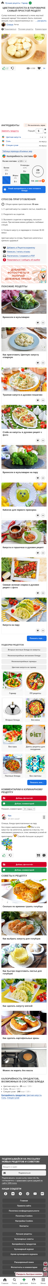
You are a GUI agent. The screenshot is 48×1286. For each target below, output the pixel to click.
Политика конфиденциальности (24, 1211)
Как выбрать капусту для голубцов (21, 938)
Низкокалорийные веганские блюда (24, 655)
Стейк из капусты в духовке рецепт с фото (22, 433)
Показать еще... (37, 638)
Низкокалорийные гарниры (24, 661)
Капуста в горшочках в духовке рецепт (23, 547)
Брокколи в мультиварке (16, 317)
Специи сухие (12, 145)
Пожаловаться (10, 29)
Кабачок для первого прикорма (19, 510)
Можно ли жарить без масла (18, 1070)
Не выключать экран (36, 125)
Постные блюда (12, 776)
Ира (9, 815)
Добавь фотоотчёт (24, 798)
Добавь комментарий (24, 804)
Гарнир (12, 693)
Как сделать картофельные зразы (21, 1038)
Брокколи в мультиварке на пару (20, 472)
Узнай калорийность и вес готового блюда (24, 189)
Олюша (10, 24)
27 (7, 68)
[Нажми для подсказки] (34, 156)
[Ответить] (44, 855)
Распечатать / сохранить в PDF (21, 256)
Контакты (24, 1226)
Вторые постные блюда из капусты (24, 650)
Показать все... (37, 782)
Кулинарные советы (24, 1239)
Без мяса (35, 720)
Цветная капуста (13, 137)
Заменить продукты (10, 131)
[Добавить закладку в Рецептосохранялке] (39, 68)
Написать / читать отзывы (18, 251)
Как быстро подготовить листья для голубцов (22, 972)
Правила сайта (24, 1206)
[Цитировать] (38, 855)
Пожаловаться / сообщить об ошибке (23, 260)
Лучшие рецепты (24, 1234)
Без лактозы (35, 776)
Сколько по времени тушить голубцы (23, 906)
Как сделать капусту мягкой (17, 1006)
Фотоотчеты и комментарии (24, 1267)
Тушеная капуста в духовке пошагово (22, 395)
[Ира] (4, 817)
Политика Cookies (24, 1216)
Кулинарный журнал (24, 1249)
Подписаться (24, 1173)
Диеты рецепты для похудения (35, 748)
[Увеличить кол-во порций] (45, 129)
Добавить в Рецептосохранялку (21, 247)
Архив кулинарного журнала (24, 1254)
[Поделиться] (46, 1269)
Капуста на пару (11, 625)
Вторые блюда (13, 720)
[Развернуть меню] (46, 1274)
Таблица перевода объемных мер (17, 151)
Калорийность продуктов (24, 1244)
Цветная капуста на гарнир (24, 667)
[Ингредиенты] (46, 1264)
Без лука (12, 747)
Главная (24, 1201)
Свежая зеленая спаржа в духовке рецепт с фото (21, 586)
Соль (8, 141)
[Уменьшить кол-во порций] (45, 132)
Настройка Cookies (24, 1221)
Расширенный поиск (24, 1262)
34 (44, 68)
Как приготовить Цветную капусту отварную (21, 355)
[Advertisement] (24, 95)
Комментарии (41, 29)
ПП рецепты (35, 693)
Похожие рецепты (25, 29)
